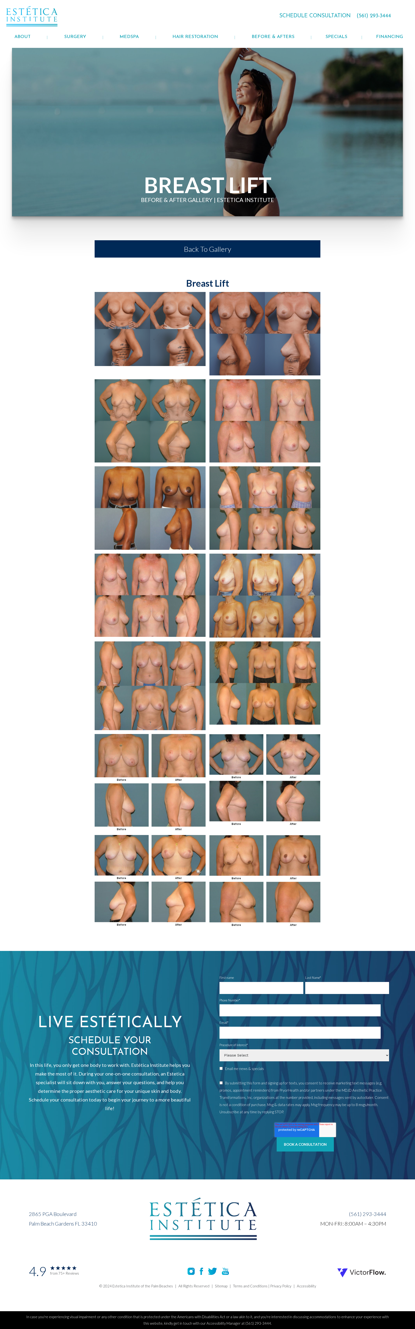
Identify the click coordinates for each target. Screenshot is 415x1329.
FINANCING (389, 37)
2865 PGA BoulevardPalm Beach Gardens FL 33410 (63, 1219)
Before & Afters (273, 37)
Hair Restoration (195, 37)
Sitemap (221, 1286)
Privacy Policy (280, 1286)
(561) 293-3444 (367, 1214)
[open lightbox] (150, 333)
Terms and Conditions (250, 1286)
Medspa (129, 37)
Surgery (75, 37)
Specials (336, 37)
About (22, 37)
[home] (44, 16)
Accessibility (306, 1286)
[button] (22, 37)
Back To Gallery (207, 249)
